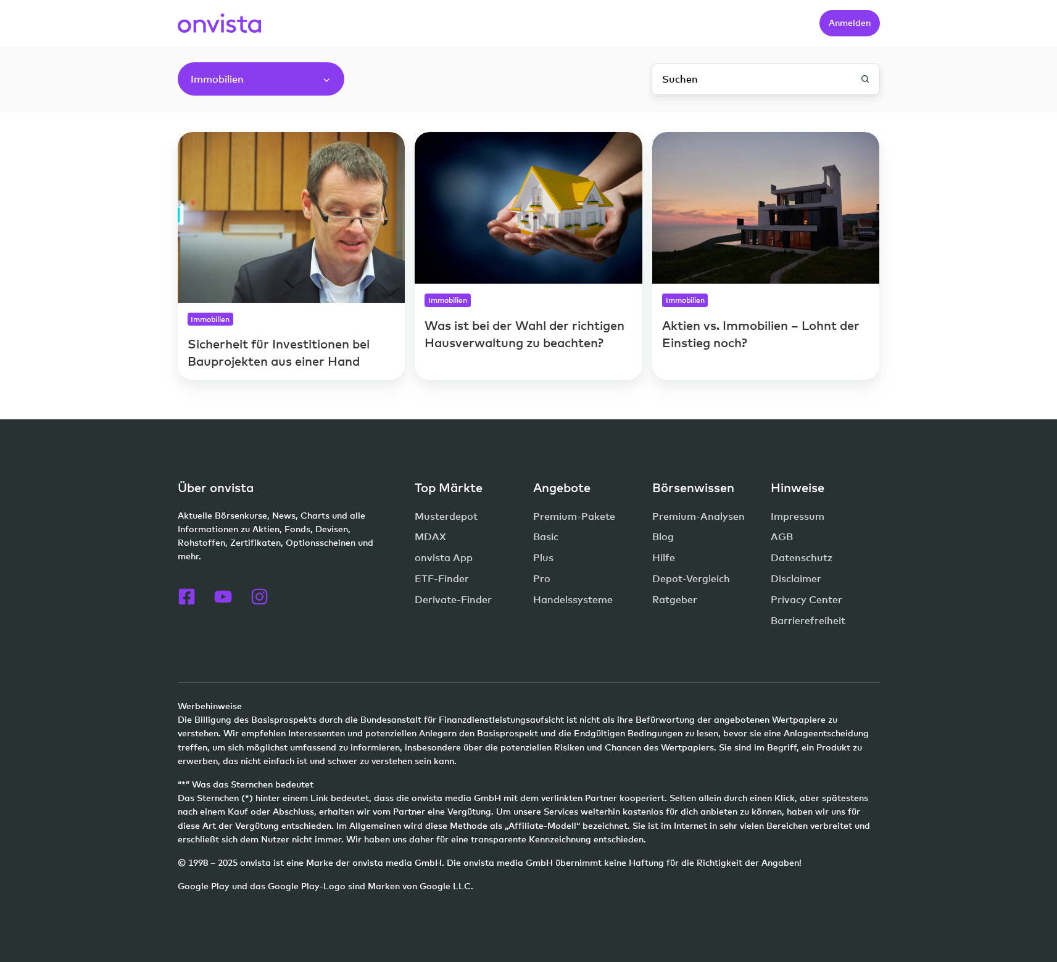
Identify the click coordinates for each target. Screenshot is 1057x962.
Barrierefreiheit (808, 620)
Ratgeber (674, 599)
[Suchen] (865, 79)
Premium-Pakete (574, 516)
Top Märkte (449, 487)
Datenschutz (801, 557)
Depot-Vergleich (691, 578)
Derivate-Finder (453, 599)
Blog (663, 536)
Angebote (562, 487)
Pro (541, 578)
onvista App (444, 557)
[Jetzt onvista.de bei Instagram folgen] (259, 597)
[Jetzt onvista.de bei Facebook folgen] (187, 597)
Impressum (797, 516)
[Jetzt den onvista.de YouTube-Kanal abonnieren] (223, 597)
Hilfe (663, 557)
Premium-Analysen (698, 516)
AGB (782, 536)
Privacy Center (806, 599)
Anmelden (850, 22)
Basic (545, 536)
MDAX (430, 536)
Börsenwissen (693, 487)
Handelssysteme (573, 599)
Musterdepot (446, 516)
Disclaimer (796, 578)
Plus (543, 557)
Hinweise (797, 487)
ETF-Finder (442, 578)
